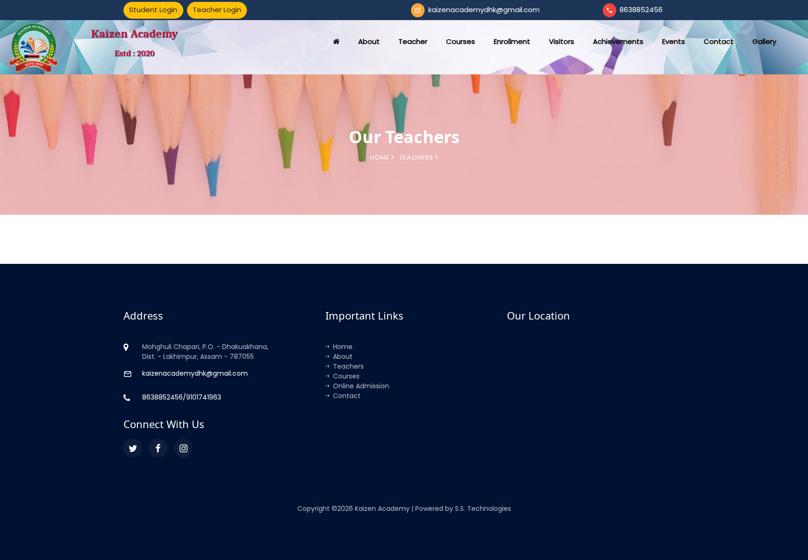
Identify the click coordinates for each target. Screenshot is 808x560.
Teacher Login (217, 10)
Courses (346, 376)
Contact (347, 395)
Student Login (153, 10)
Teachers (348, 366)
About (343, 356)
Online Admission (361, 386)
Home (380, 157)
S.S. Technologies (483, 508)
